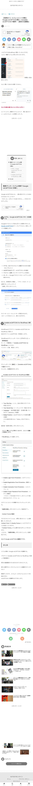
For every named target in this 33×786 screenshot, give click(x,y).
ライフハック (12, 584)
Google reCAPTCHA (7, 226)
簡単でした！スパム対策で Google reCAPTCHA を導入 (16, 164)
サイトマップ (16, 781)
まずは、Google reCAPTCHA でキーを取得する (16, 170)
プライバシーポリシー (24, 779)
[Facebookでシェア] (9, 39)
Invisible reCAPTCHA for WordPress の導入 (16, 175)
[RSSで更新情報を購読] (22, 638)
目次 (15, 158)
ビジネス (5, 584)
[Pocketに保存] (19, 39)
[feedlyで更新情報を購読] (11, 638)
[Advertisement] (16, 136)
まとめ (11, 179)
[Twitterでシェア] (4, 39)
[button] (29, 39)
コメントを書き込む (16, 763)
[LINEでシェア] (24, 39)
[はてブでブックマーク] (14, 39)
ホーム (9, 779)
